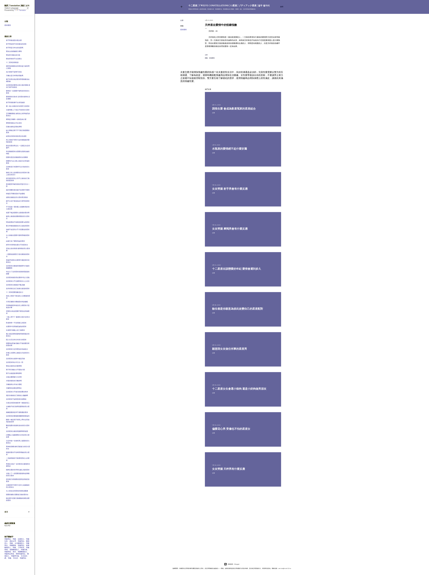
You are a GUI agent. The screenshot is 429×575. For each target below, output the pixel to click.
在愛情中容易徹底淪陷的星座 (16, 326)
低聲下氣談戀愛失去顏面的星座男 (17, 213)
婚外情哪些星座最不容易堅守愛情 (17, 190)
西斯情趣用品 (20, 554)
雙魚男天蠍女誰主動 (13, 55)
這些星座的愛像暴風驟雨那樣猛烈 (17, 416)
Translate (22, 10)
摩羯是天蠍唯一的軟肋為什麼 (16, 119)
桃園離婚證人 (22, 552)
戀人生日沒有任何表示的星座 (16, 340)
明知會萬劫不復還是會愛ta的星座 (17, 222)
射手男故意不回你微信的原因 (16, 44)
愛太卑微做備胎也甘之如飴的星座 (17, 226)
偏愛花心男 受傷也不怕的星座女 (231, 428)
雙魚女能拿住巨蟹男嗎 (14, 366)
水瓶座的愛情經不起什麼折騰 (229, 148)
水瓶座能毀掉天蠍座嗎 (14, 381)
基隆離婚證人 (14, 550)
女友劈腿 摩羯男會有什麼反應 (230, 228)
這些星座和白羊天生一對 (14, 362)
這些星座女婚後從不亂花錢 (15, 285)
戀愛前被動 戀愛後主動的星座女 (17, 495)
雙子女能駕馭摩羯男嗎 (14, 373)
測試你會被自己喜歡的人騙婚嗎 (17, 395)
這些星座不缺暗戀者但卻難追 (16, 399)
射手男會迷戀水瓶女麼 (14, 40)
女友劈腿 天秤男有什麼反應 (228, 469)
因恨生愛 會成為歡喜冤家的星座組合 (234, 108)
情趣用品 (7, 539)
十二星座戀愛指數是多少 (14, 292)
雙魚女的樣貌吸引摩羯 (14, 51)
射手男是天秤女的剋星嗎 (14, 48)
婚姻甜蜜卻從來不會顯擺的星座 (17, 412)
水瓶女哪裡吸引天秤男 (14, 377)
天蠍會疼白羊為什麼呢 (14, 384)
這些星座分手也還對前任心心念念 (17, 281)
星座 (14, 552)
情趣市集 (24, 550)
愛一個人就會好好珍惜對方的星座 (17, 106)
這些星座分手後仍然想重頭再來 (17, 392)
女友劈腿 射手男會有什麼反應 (230, 188)
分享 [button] (181, 20)
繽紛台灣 (13, 541)
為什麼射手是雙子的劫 (14, 72)
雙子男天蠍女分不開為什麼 (15, 370)
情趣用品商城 (9, 554)
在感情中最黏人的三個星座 (15, 330)
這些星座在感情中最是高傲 (15, 359)
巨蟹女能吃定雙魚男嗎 (14, 127)
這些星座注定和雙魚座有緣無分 (17, 349)
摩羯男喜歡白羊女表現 (14, 123)
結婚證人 (21, 539)
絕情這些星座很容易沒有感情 (16, 136)
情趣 (14, 539)
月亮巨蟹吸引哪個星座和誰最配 (17, 302)
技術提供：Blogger (234, 564)
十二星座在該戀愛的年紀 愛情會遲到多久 (236, 268)
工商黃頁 (21, 547)
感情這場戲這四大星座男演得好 (17, 197)
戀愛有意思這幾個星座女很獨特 (17, 157)
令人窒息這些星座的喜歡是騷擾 (17, 491)
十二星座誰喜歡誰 (12, 62)
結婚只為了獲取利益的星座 (15, 241)
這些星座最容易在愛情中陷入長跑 (17, 277)
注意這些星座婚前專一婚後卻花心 (17, 403)
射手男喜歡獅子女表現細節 (15, 102)
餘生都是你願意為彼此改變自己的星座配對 (237, 308)
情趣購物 (13, 545)
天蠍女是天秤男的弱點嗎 (14, 76)
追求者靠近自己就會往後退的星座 (17, 289)
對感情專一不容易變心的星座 (16, 323)
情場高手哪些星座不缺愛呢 (15, 194)
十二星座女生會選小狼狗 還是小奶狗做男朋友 (239, 388)
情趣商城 (7, 552)
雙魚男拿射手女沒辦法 (14, 59)
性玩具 (15, 558)
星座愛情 (183, 30)
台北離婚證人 (19, 543)
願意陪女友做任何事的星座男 (229, 348)
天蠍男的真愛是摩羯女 (14, 388)
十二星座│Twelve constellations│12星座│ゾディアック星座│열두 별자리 (229, 5)
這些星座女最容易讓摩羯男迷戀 (17, 431)
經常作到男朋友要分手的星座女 (17, 245)
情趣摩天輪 (15, 556)
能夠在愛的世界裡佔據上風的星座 (17, 470)
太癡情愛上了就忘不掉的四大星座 (17, 110)
